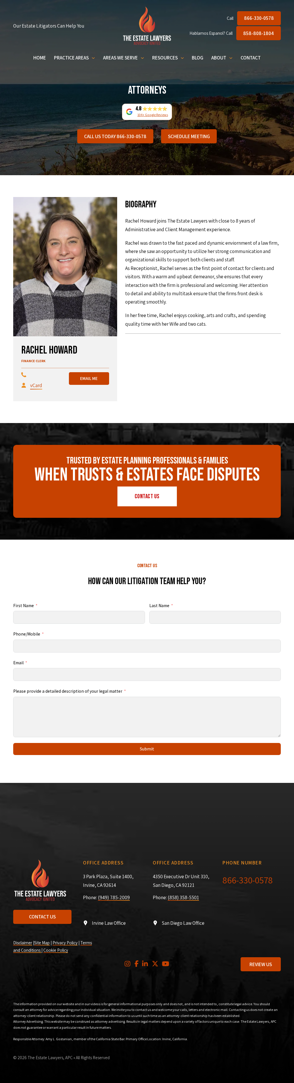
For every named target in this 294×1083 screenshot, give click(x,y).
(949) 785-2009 (114, 897)
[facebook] (136, 964)
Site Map (42, 942)
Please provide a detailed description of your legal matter (67, 691)
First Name (23, 605)
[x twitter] (155, 964)
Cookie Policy (55, 950)
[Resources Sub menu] (182, 57)
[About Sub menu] (231, 57)
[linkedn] (145, 964)
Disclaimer (22, 942)
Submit (147, 749)
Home (39, 57)
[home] (147, 25)
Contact (251, 57)
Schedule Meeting (189, 136)
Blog (197, 57)
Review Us (260, 964)
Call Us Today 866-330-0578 (115, 136)
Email (18, 662)
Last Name (159, 605)
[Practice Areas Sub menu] (93, 57)
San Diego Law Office (183, 923)
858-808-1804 (258, 33)
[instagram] (127, 964)
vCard (36, 385)
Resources (165, 57)
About (218, 57)
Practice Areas (71, 57)
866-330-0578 (259, 18)
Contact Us (147, 496)
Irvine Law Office (109, 923)
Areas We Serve (120, 57)
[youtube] (165, 964)
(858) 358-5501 (183, 897)
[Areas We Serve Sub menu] (142, 57)
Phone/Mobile (26, 634)
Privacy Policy (65, 942)
